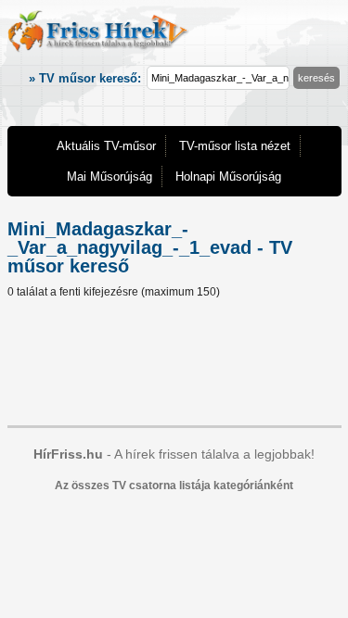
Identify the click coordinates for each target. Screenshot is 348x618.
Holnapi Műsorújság (228, 176)
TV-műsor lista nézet (234, 146)
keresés (316, 77)
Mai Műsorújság (109, 176)
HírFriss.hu (68, 454)
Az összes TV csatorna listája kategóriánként (174, 485)
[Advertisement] (174, 365)
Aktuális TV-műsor (106, 146)
